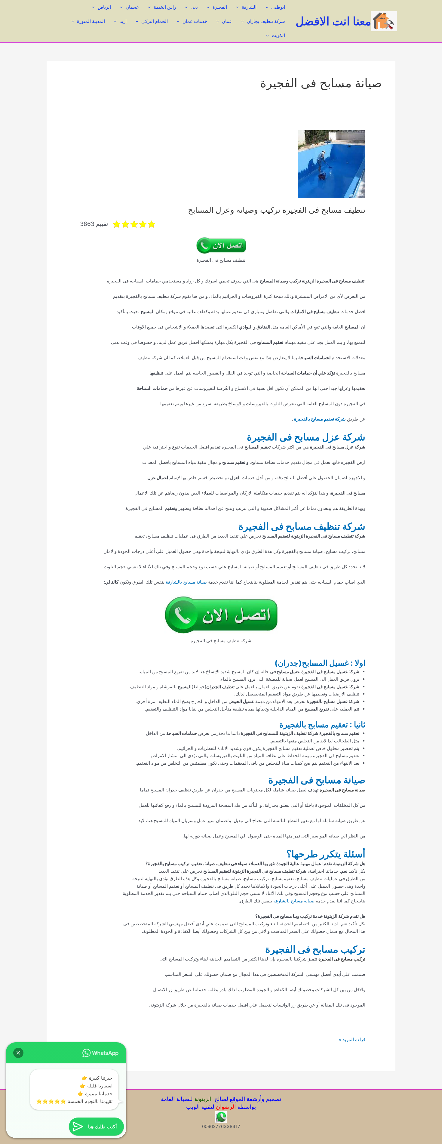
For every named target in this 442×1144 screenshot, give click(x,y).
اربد (123, 21)
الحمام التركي (154, 21)
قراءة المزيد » (352, 1040)
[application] (268, 7)
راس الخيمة (165, 7)
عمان (227, 21)
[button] (18, 1053)
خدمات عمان (195, 21)
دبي (194, 7)
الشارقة (249, 7)
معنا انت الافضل (333, 21)
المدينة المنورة (91, 21)
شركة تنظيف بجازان (266, 21)
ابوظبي (278, 7)
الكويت (278, 35)
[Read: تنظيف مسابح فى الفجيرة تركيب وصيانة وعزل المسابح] (331, 164)
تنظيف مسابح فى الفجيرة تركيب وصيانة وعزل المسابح (276, 209)
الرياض (104, 7)
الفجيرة (220, 7)
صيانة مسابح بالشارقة (186, 582)
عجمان (132, 7)
